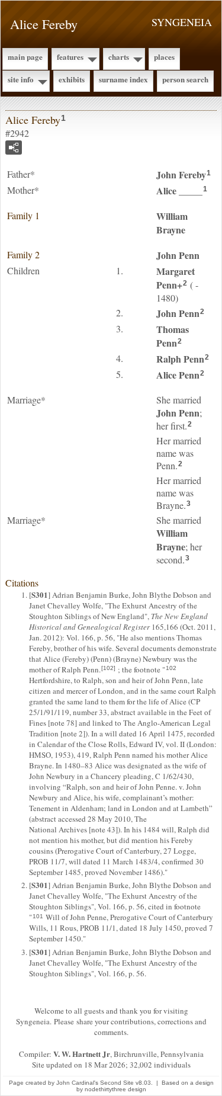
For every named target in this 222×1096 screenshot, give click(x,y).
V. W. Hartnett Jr (81, 1053)
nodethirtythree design (115, 1089)
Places (164, 56)
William (172, 222)
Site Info (21, 79)
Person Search (185, 79)
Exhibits (72, 79)
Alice (179, 190)
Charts (118, 56)
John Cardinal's (77, 1082)
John (181, 174)
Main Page (25, 56)
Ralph (180, 359)
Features (70, 56)
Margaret (175, 277)
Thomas (172, 336)
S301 (39, 594)
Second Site (117, 1082)
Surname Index (123, 79)
